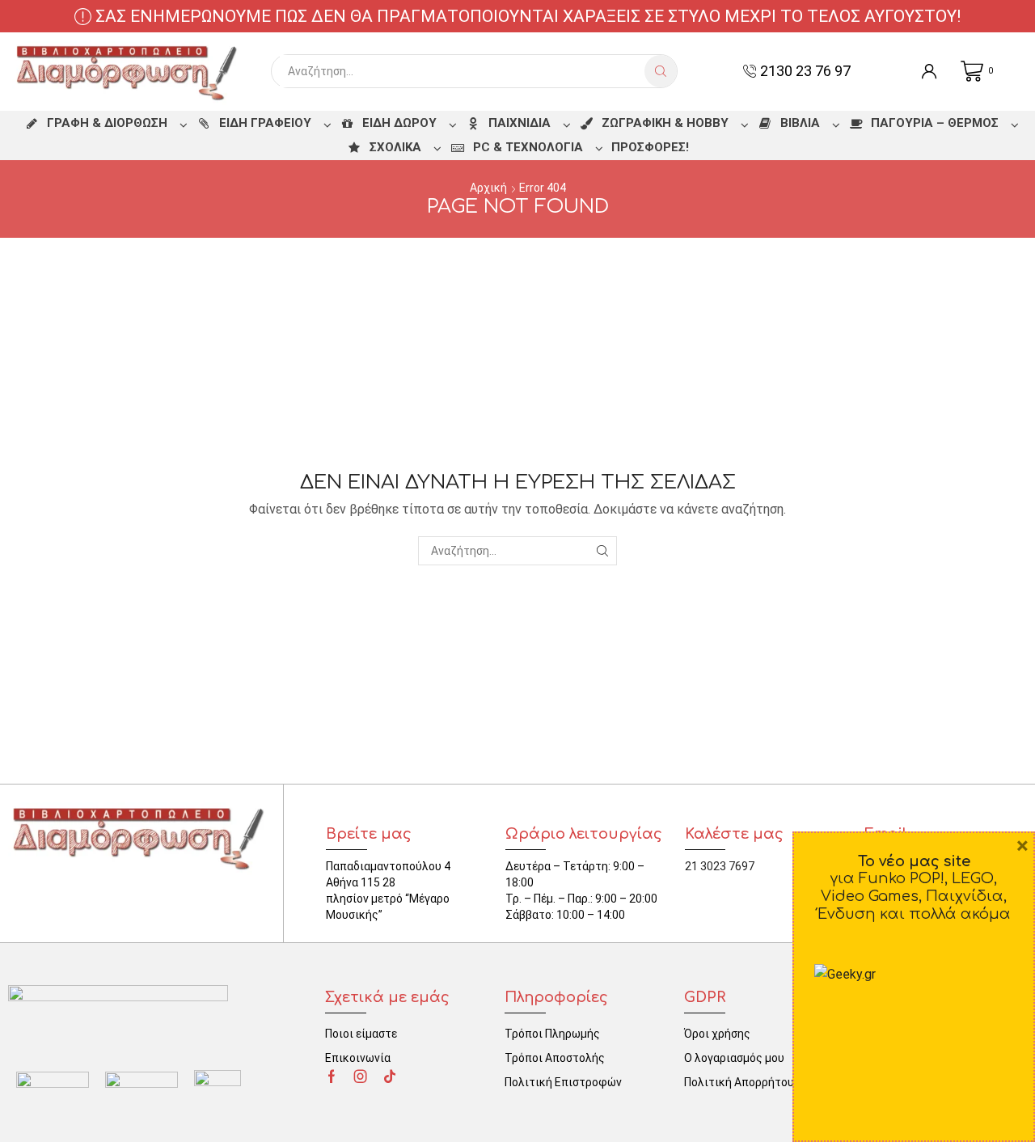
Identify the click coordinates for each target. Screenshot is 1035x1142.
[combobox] (462, 71)
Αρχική (488, 187)
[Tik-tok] (389, 1076)
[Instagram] (360, 1076)
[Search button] (660, 71)
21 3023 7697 (719, 866)
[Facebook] (331, 1076)
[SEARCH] (602, 551)
